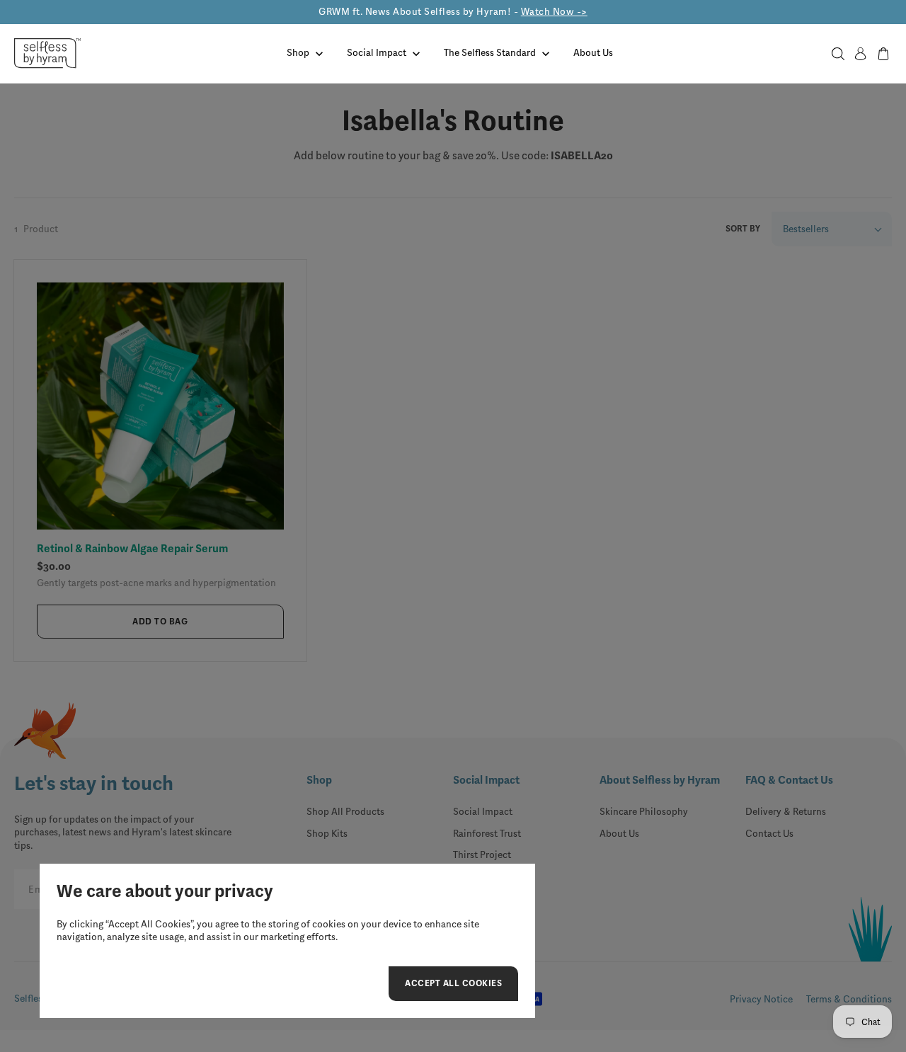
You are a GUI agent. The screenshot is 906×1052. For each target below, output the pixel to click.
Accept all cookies (453, 985)
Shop (298, 53)
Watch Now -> (554, 12)
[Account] (860, 53)
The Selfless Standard (490, 53)
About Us (593, 53)
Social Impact (376, 53)
